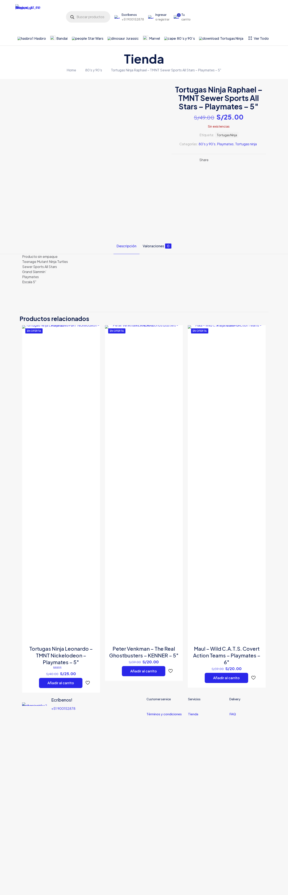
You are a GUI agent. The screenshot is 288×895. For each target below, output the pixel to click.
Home (71, 70)
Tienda (193, 714)
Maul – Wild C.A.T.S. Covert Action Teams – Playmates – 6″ (226, 655)
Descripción (126, 246)
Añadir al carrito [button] (60, 683)
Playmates (225, 144)
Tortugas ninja (246, 144)
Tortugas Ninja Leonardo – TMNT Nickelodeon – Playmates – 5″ (61, 655)
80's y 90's (93, 70)
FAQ (232, 714)
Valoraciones (156, 246)
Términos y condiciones (164, 714)
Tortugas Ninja (227, 135)
